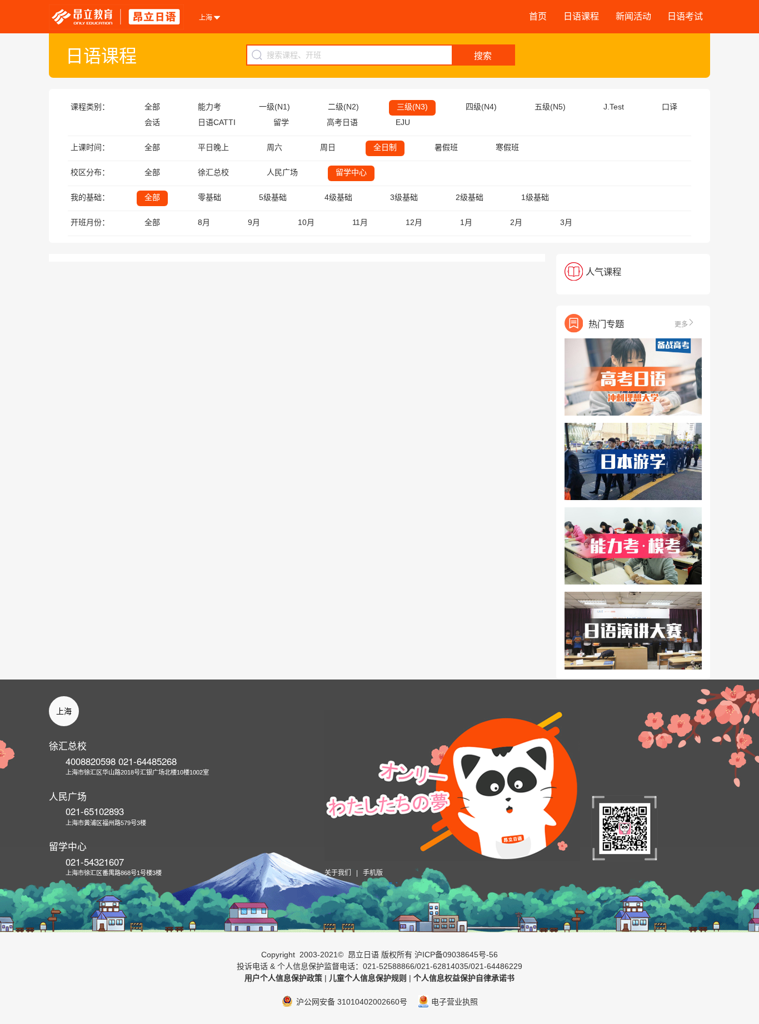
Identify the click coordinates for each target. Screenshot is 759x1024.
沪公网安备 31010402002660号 (351, 1001)
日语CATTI (217, 122)
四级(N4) (481, 106)
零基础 (209, 197)
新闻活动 (633, 16)
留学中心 (351, 172)
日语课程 (581, 16)
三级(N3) (412, 106)
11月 (360, 222)
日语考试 (685, 16)
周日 (328, 147)
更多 (681, 323)
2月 (516, 222)
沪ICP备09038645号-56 (456, 954)
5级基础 (273, 197)
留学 (281, 122)
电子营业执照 (454, 1001)
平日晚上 (213, 147)
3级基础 (404, 197)
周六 (274, 147)
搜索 (483, 56)
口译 (669, 106)
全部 (152, 106)
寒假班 (507, 147)
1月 (466, 222)
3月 (566, 222)
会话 (152, 122)
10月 (306, 222)
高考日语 (342, 122)
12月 (414, 222)
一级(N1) (274, 106)
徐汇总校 (213, 172)
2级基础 (469, 197)
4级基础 (338, 197)
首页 (538, 16)
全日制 (385, 147)
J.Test (613, 106)
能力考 (209, 106)
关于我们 (337, 873)
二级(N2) (343, 106)
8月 (204, 222)
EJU (403, 122)
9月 (254, 222)
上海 (64, 711)
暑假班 (446, 147)
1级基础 (535, 197)
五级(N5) (550, 106)
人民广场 (282, 172)
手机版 (373, 873)
